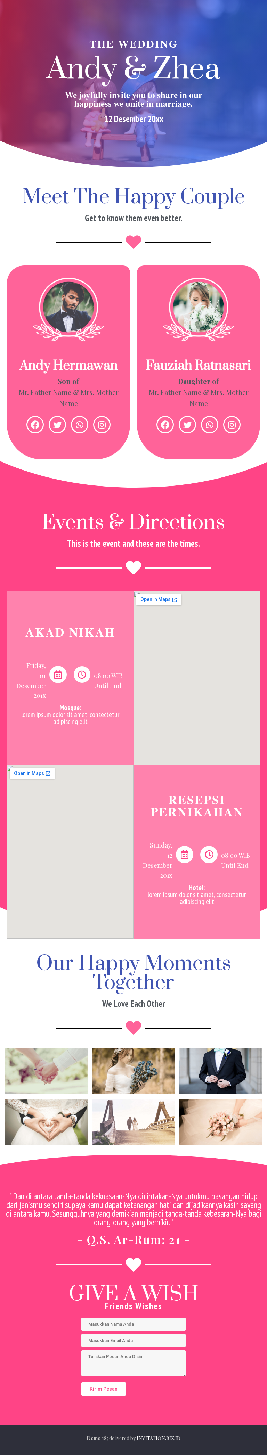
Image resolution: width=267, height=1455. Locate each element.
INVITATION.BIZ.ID (158, 1438)
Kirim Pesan (104, 1389)
